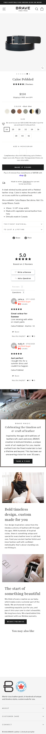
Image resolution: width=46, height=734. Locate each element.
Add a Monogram (23, 146)
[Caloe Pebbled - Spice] (9, 665)
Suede (16, 203)
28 (13, 129)
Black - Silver (37, 111)
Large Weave (7, 203)
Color (23, 106)
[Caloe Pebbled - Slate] (12, 665)
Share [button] (16, 332)
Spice (19, 111)
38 (16, 136)
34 (32, 129)
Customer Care (10, 716)
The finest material (15, 224)
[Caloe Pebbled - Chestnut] (7, 665)
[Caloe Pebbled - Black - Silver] (4, 668)
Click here (27, 181)
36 (38, 129)
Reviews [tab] (16, 287)
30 (19, 129)
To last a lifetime (14, 229)
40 (22, 136)
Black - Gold (31, 111)
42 (29, 136)
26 (7, 129)
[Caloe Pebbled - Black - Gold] (15, 665)
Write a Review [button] (24, 272)
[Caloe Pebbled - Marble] (4, 665)
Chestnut (13, 111)
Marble (7, 111)
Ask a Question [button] (24, 278)
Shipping (16, 97)
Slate (25, 111)
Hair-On (39, 200)
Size (23, 119)
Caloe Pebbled (17, 326)
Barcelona (31, 200)
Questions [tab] (16, 292)
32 (26, 129)
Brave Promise (15, 621)
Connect (7, 724)
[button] (28, 336)
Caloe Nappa (20, 200)
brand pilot (30, 732)
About (5, 708)
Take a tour (23, 461)
